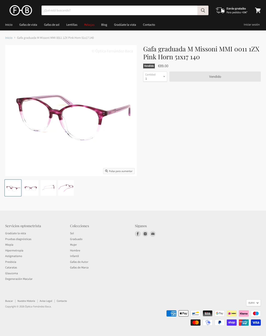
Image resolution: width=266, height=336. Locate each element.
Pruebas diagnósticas (18, 239)
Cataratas (11, 267)
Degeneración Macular (19, 279)
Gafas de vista (28, 25)
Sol (72, 233)
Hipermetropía (14, 250)
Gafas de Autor (79, 262)
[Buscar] (202, 10)
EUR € (252, 302)
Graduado (76, 239)
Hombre (75, 250)
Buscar (9, 301)
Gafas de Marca (79, 267)
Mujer (73, 244)
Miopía (9, 244)
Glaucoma (11, 273)
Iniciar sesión (252, 24)
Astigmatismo (13, 256)
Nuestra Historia (26, 301)
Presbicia (10, 262)
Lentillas (71, 25)
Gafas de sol (51, 25)
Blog (104, 25)
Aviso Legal (46, 301)
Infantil (74, 256)
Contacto (149, 25)
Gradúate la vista (125, 25)
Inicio (8, 25)
